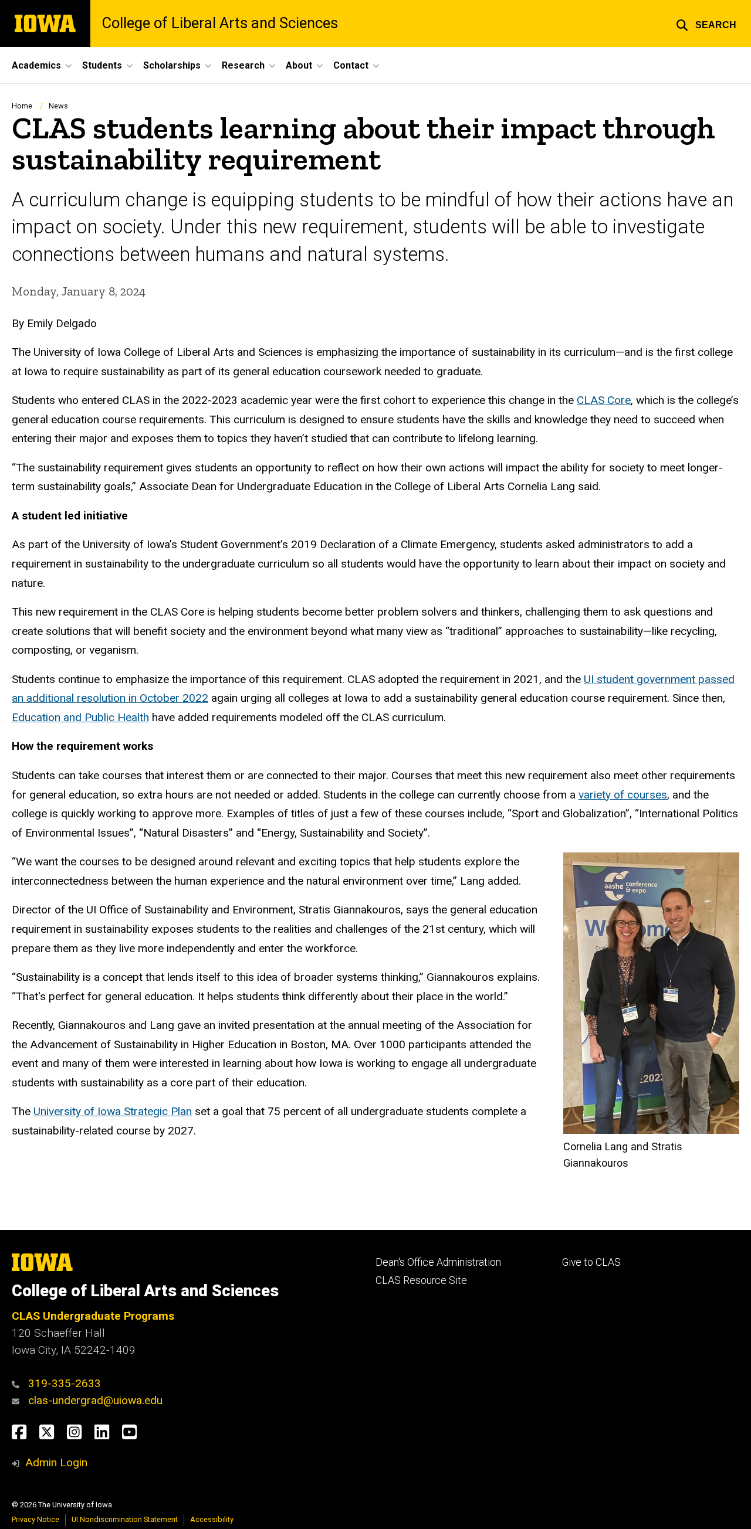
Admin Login (56, 1462)
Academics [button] (36, 65)
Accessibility (212, 1519)
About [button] (299, 65)
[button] (706, 23)
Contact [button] (350, 65)
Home (22, 105)
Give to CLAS (591, 1262)
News (58, 105)
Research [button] (243, 65)
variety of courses (623, 794)
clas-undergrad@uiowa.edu (95, 1400)
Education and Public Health (80, 717)
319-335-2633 (64, 1383)
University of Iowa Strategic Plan (112, 1111)
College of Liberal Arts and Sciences (220, 23)
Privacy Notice (35, 1519)
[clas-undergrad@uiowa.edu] (18, 1400)
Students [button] (102, 65)
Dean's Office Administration (438, 1262)
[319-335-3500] (18, 1383)
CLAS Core (604, 400)
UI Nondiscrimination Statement (125, 1519)
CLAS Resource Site (421, 1280)
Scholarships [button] (172, 65)
